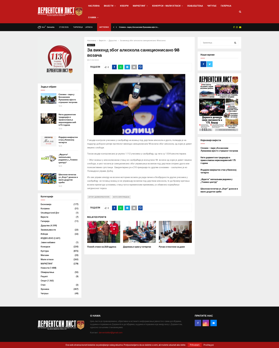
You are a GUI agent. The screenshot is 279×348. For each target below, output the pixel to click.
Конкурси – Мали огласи (166, 6)
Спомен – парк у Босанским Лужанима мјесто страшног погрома (68, 98)
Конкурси (45, 246)
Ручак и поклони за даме (172, 246)
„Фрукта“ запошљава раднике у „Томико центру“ (68, 158)
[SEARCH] (235, 43)
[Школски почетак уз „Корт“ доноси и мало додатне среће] (48, 178)
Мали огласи (47, 259)
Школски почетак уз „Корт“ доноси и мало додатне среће (68, 178)
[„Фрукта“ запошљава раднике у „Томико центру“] (48, 158)
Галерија (226, 6)
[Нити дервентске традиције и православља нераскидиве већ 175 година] (48, 118)
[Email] (213, 323)
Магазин (45, 255)
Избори (124, 6)
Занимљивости (48, 230)
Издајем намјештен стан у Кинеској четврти (68, 140)
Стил (43, 285)
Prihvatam (195, 345)
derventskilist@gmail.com (110, 332)
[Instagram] (206, 323)
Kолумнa (45, 208)
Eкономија (46, 204)
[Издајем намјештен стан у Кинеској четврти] (48, 141)
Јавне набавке (48, 242)
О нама (92, 17)
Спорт (44, 281)
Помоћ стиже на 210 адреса (101, 246)
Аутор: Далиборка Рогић (99, 197)
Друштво (91, 45)
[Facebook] (198, 323)
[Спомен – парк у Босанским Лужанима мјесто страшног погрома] (48, 98)
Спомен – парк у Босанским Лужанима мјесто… (139, 27)
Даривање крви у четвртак (137, 246)
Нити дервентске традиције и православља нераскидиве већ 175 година (67, 119)
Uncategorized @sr (50, 213)
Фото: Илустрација (121, 197)
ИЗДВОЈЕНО (47, 238)
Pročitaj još (209, 345)
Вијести (108, 6)
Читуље (211, 6)
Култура (45, 251)
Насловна (94, 6)
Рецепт (44, 276)
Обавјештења (195, 6)
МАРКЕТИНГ (139, 6)
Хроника (45, 289)
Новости (45, 268)
